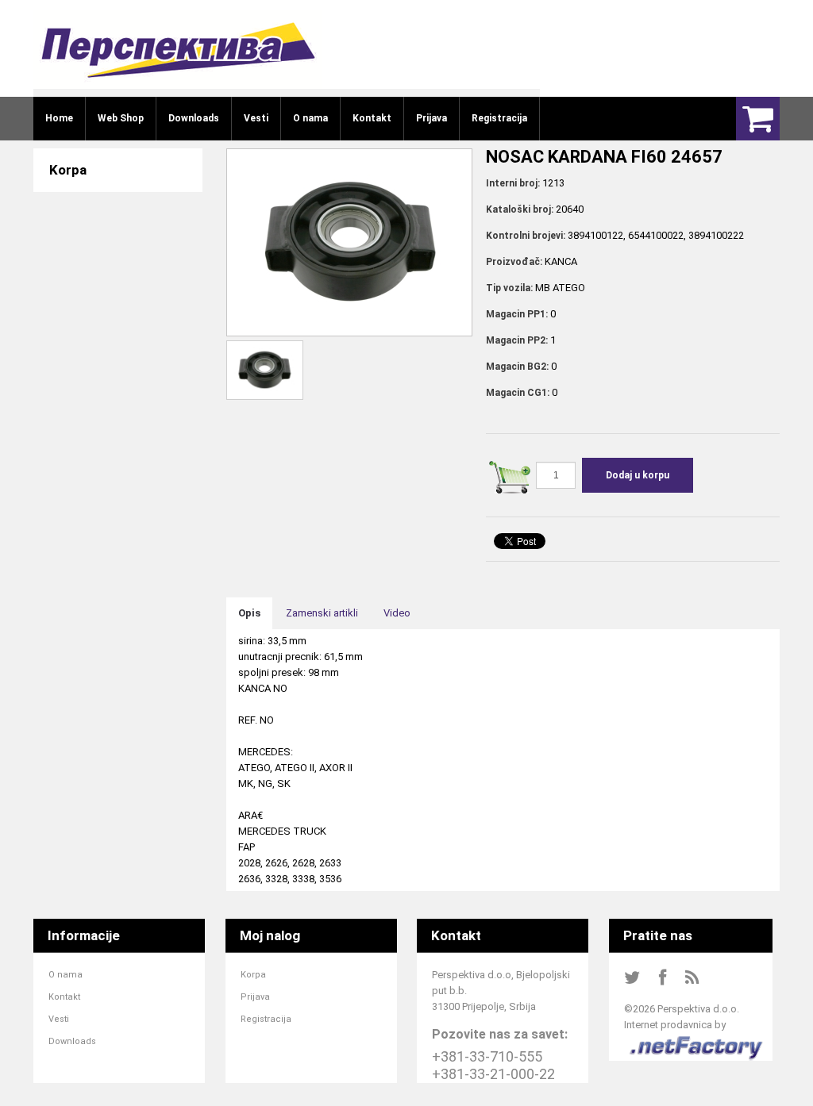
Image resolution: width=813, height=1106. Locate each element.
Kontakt (64, 997)
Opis (249, 613)
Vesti (58, 1019)
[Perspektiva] (177, 49)
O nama (65, 975)
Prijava (255, 997)
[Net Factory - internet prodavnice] (696, 1040)
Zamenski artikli (322, 613)
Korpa (253, 975)
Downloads (72, 1041)
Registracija (266, 1019)
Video (396, 613)
